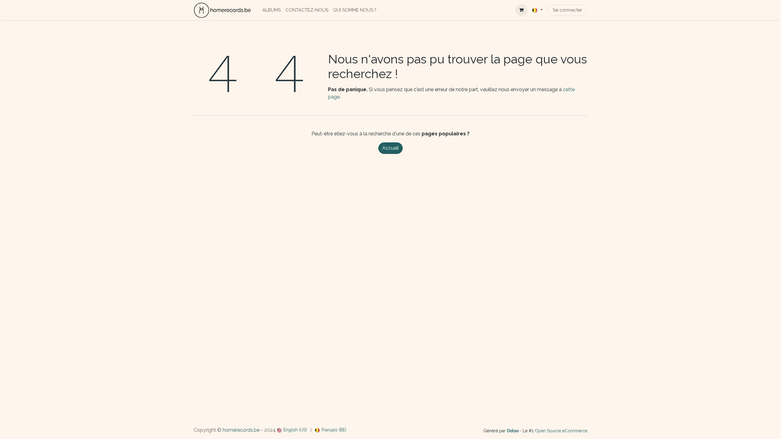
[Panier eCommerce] (521, 10)
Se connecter (567, 10)
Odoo (513, 430)
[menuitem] (271, 10)
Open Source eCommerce (561, 430)
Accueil (390, 148)
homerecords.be (241, 430)
